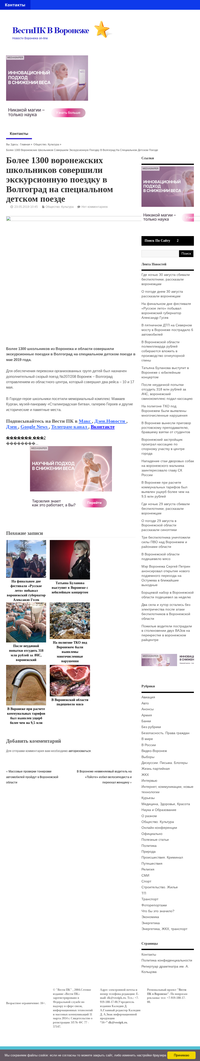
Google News (34, 426)
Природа (148, 851)
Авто (145, 703)
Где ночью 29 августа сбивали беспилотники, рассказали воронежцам (165, 508)
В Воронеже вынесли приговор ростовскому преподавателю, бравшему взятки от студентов (166, 427)
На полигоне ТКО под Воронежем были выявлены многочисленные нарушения (70, 652)
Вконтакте (103, 426)
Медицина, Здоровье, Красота (165, 804)
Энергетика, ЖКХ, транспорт (164, 929)
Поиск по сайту (157, 240)
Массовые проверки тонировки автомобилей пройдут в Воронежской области (32, 777)
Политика (149, 846)
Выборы (147, 757)
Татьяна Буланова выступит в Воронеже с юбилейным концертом (70, 587)
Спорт (146, 881)
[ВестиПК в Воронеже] (64, 49)
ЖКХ (145, 775)
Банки (146, 721)
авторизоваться (80, 751)
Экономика (150, 917)
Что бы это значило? (157, 911)
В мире (147, 739)
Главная (25, 144)
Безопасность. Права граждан (165, 733)
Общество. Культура (46, 144)
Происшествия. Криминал (162, 857)
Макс (85, 421)
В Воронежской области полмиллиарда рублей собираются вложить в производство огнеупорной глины (163, 351)
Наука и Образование (158, 810)
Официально (151, 834)
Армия (146, 715)
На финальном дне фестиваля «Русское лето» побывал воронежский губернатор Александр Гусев (26, 591)
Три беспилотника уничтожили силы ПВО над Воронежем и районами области (165, 542)
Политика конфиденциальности (166, 960)
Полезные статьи (155, 839)
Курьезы (148, 798)
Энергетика (150, 923)
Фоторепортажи (154, 905)
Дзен (12, 426)
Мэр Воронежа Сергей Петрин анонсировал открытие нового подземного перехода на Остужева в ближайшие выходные (165, 576)
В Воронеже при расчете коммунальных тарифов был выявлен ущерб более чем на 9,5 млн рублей (26, 718)
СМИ (145, 875)
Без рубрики (151, 727)
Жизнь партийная (155, 769)
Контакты (15, 5)
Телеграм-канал (69, 426)
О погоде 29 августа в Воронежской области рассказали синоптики (159, 525)
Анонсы (147, 709)
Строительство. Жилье (159, 887)
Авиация (148, 697)
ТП (143, 893)
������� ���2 (26, 438)
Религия (147, 869)
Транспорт (149, 899)
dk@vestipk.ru (117, 1022)
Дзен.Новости (110, 421)
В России (148, 745)
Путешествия (151, 863)
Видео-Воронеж (154, 751)
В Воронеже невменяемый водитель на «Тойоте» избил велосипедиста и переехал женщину (104, 777)
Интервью (149, 780)
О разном (149, 816)
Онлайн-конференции (159, 828)
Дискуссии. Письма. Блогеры (164, 763)
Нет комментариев (94, 207)
